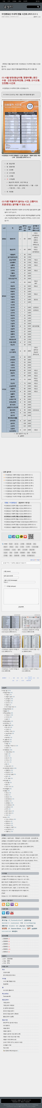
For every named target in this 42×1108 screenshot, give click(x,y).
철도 (11, 555)
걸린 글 (33, 560)
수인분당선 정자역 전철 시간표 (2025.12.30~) (19, 480)
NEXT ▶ (28, 680)
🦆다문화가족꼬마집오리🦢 (11, 1050)
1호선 (8, 793)
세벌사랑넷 (6, 1028)
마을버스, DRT (10, 827)
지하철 (5, 555)
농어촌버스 (9, 829)
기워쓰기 (9, 715)
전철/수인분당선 (5, 16)
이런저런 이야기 (10, 768)
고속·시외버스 (10, 819)
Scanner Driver (16, 928)
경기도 (16, 544)
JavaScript (9, 733)
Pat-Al (33, 1106)
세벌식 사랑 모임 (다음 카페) (11, 1036)
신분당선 (9, 807)
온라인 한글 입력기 (8, 1011)
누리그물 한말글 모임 (9, 981)
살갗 (7, 719)
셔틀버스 (9, 831)
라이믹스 (7, 723)
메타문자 (14, 931)
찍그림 (7, 780)
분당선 (11, 546)
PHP (7, 735)
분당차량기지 (5, 923)
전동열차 (22, 552)
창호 (17, 926)
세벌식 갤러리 (7, 1031)
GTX (7, 809)
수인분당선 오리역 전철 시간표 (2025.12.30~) (19, 491)
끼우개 (8, 717)
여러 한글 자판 (10, 707)
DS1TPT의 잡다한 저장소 (10, 1022)
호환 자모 (5, 926)
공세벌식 (9, 698)
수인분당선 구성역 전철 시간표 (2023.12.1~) (19, 488)
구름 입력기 (6, 1002)
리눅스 (8, 760)
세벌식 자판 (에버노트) (9, 1039)
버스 (6, 817)
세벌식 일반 (9, 696)
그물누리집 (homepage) (10, 580)
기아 (21, 923)
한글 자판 (8, 692)
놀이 (7, 754)
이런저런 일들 (10, 774)
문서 (7, 756)
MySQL (8, 737)
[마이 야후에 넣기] (12, 906)
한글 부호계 (8, 709)
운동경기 (9, 772)
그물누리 (7, 739)
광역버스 (8, 821)
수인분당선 (13, 502)
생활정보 (9, 770)
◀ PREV (4, 678)
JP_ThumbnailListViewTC (15, 920)
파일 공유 (9, 766)
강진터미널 (27, 920)
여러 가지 (9, 786)
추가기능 (4, 920)
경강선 (8, 797)
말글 (6, 711)
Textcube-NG (7, 996)
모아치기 (8, 702)
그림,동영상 (9, 752)
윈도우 (8, 758)
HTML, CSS (9, 731)
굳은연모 (7, 741)
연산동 (24, 928)
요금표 (5, 552)
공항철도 (9, 803)
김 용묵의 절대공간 (8, 1008)
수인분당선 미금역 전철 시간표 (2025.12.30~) (19, 485)
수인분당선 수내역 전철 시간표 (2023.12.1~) (20, 14)
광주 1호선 (9, 811)
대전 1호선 (9, 813)
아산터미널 (29, 926)
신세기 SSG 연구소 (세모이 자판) (12, 1042)
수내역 (28, 546)
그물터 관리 (8, 725)
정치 (7, 776)
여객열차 (7, 788)
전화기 (8, 747)
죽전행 (33, 552)
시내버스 (9, 825)
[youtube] (11, 914)
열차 (19, 549)
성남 (17, 546)
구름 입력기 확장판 (8, 1005)
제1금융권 (12, 926)
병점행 (4, 928)
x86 (9, 928)
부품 (7, 743)
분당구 (5, 546)
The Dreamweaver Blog (21, 1104)
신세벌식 (9, 700)
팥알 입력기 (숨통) (8, 1016)
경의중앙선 (9, 799)
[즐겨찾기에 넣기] (16, 906)
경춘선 (8, 801)
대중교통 (28, 544)
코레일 (23, 555)
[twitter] (3, 914)
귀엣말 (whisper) (11, 586)
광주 (28, 928)
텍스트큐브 (8, 713)
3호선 (7, 795)
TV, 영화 (8, 778)
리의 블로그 (6, 1025)
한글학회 (5, 984)
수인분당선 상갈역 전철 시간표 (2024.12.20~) (19, 483)
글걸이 (19, 1100)
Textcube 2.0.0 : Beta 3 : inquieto (21, 1101)
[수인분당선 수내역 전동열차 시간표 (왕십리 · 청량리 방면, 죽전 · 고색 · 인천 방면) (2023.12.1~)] (21, 153)
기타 (7, 815)
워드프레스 (8, 721)
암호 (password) (8, 576)
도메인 (8, 729)
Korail (10, 544)
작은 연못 (6, 1048)
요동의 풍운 (6, 972)
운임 (11, 552)
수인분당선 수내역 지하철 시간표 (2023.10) (18, 496)
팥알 (39, 16)
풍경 (7, 784)
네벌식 (8, 705)
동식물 (8, 782)
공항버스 (9, 823)
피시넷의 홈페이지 (8, 990)
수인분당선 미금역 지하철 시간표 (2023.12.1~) (19, 494)
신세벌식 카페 (7, 1045)
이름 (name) (7, 571)
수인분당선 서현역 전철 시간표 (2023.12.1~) (19, 475)
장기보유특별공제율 (30, 923)
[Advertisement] (21, 40)
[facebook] (7, 914)
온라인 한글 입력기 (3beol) (10, 1013)
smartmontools (15, 923)
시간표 (14, 549)
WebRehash (35, 1104)
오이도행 (25, 549)
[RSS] (3, 906)
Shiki (20, 1106)
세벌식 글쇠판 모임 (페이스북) (11, 1034)
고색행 (22, 544)
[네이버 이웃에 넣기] (7, 906)
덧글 (38, 560)
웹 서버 (8, 727)
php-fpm (22, 926)
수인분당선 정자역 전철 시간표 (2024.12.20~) (19, 477)
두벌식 (8, 694)
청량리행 (16, 555)
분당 (34, 544)
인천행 (16, 552)
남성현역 (34, 928)
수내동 (22, 546)
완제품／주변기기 (11, 745)
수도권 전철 (35, 546)
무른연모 (8, 750)
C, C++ (8, 762)
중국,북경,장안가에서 (9, 975)
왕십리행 (32, 549)
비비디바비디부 (6, 931)
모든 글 (6, 690)
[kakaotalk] (21, 538)
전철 (6, 502)
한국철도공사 (30, 555)
